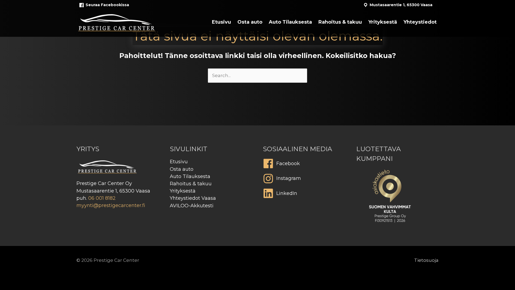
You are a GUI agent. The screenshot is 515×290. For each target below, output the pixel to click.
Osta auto (181, 169)
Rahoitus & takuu (191, 184)
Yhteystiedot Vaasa (193, 198)
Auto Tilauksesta (190, 176)
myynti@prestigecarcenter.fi (110, 205)
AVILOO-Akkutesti (192, 206)
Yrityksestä (183, 191)
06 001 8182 (102, 198)
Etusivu (179, 162)
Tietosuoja (426, 260)
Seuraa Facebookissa (107, 4)
